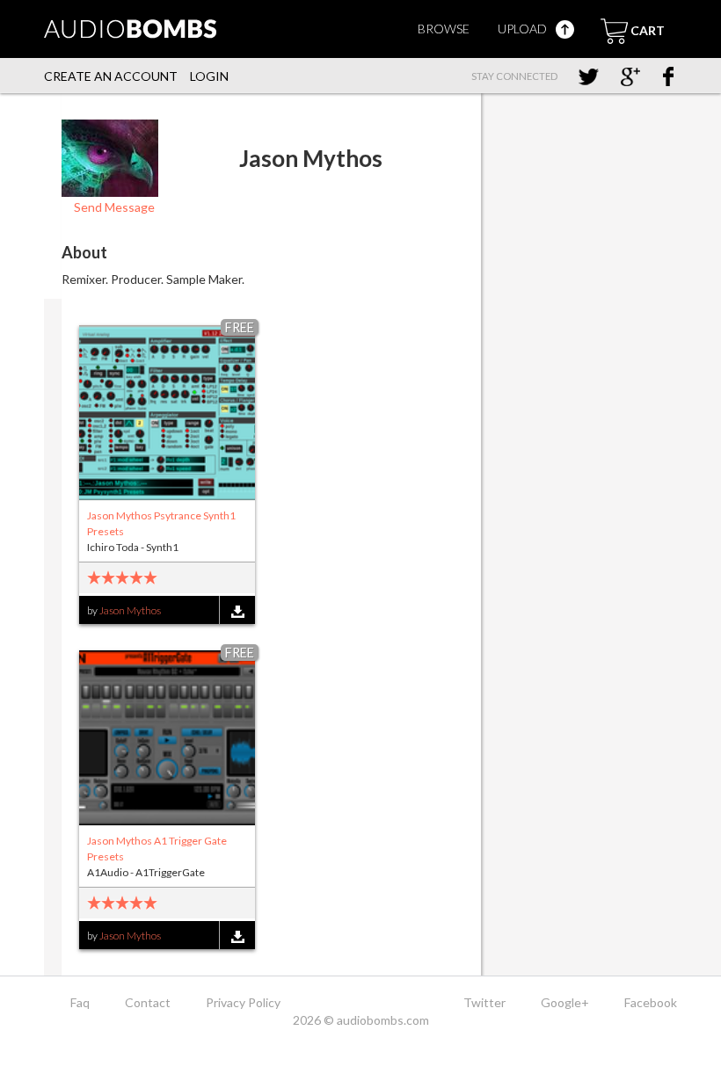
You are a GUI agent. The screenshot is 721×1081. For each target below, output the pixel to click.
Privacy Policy (243, 1002)
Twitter (484, 1002)
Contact (148, 1002)
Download (237, 611)
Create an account (111, 76)
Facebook (650, 1002)
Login (209, 76)
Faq (80, 1002)
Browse (444, 28)
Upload (524, 28)
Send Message (113, 207)
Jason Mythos (130, 610)
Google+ (565, 1002)
